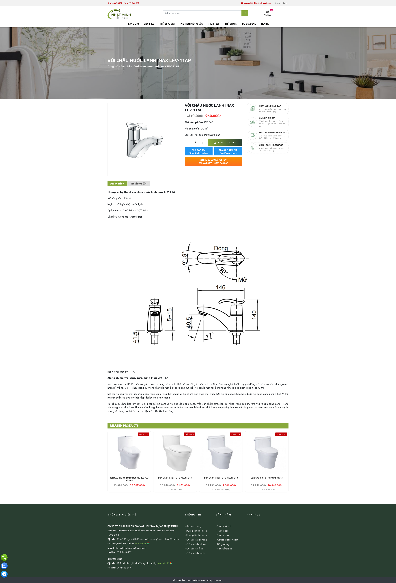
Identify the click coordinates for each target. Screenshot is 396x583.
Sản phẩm (126, 66)
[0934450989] (4, 565)
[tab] (117, 183)
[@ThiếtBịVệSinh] (4, 574)
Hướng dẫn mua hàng (196, 530)
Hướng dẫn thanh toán (196, 535)
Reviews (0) (138, 183)
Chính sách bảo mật (195, 553)
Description (117, 183)
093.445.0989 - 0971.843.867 (213, 161)
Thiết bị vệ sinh (167, 23)
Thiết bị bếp (213, 23)
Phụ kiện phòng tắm (192, 23)
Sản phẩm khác (224, 548)
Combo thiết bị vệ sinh (227, 539)
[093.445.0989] (4, 557)
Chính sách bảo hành (196, 544)
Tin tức (285, 3)
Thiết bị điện (230, 23)
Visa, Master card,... (228, 151)
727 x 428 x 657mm (266, 489)
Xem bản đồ (141, 543)
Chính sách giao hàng (196, 539)
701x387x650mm (175, 489)
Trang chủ (133, 23)
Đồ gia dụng (249, 23)
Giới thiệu (149, 23)
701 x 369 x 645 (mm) (221, 489)
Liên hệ (265, 23)
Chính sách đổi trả (194, 548)
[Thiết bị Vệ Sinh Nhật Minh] (119, 13)
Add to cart (226, 142)
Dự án (277, 3)
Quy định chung (193, 526)
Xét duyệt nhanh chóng (198, 151)
